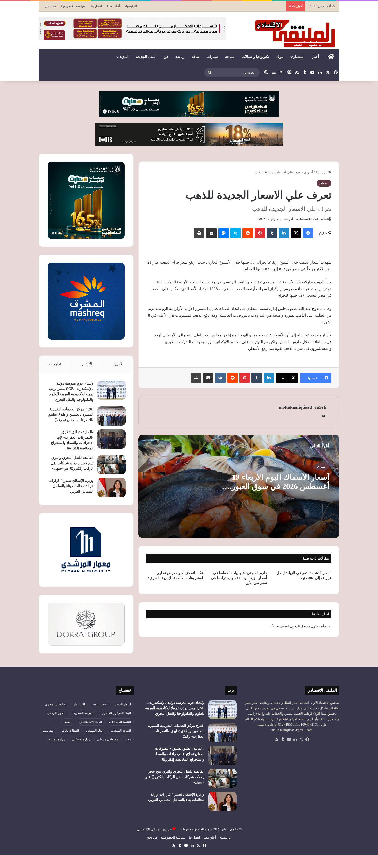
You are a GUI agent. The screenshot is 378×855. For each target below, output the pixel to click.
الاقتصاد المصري (55, 704)
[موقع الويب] (323, 416)
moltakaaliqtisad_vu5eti (312, 219)
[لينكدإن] (284, 233)
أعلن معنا (113, 6)
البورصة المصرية (83, 713)
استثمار (298, 57)
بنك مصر (47, 730)
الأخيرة (117, 364)
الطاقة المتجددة (121, 730)
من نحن (50, 6)
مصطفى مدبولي (107, 739)
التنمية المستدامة (120, 722)
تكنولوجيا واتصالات (255, 57)
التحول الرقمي (56, 713)
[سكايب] (235, 233)
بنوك (279, 57)
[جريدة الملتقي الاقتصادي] (296, 33)
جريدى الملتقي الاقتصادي (154, 829)
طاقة (195, 57)
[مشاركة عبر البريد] (211, 233)
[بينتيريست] (260, 233)
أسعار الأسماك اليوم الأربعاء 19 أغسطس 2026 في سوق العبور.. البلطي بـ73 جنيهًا (278, 486)
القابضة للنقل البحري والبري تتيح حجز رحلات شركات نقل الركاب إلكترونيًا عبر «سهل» (72, 463)
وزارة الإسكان (81, 739)
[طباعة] (199, 233)
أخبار (315, 57)
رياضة (179, 57)
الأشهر (87, 364)
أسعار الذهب (123, 704)
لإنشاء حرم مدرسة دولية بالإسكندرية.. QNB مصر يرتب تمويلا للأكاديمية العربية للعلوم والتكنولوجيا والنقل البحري (174, 708)
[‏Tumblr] (272, 233)
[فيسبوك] (308, 233)
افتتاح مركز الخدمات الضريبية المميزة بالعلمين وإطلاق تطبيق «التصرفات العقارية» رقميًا (71, 414)
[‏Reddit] (247, 233)
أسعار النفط (99, 704)
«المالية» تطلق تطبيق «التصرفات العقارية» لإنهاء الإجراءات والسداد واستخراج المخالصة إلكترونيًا (179, 754)
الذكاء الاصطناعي (90, 722)
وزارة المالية (57, 739)
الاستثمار (79, 704)
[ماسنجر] (223, 233)
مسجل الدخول (300, 626)
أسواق (308, 172)
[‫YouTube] (289, 739)
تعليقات (55, 364)
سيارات (212, 57)
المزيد (124, 57)
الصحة (68, 722)
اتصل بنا (96, 6)
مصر (128, 739)
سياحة (230, 57)
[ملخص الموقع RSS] (276, 739)
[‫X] (296, 233)
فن (166, 57)
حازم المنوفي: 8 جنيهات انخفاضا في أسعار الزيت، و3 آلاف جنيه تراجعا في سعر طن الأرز (239, 578)
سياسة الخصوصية (73, 6)
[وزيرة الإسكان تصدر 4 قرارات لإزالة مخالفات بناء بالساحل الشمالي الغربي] (111, 487)
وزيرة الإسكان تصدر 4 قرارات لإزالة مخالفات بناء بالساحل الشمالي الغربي (71, 486)
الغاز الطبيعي (94, 730)
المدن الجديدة (146, 57)
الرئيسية (131, 6)
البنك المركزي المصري (116, 713)
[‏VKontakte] (220, 378)
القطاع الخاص (70, 730)
